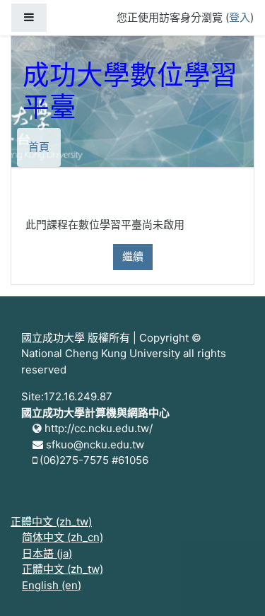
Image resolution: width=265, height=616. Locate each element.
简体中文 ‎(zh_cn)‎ (62, 537)
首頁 (38, 146)
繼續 (132, 256)
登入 (239, 17)
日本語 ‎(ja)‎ (47, 553)
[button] (233, 585)
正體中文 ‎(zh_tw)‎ (51, 521)
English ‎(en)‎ (51, 585)
